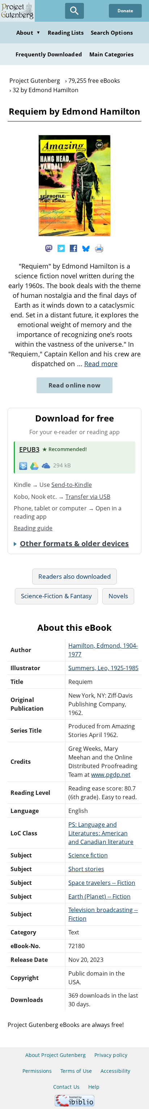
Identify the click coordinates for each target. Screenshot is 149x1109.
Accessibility (116, 1070)
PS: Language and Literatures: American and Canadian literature (100, 833)
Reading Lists (66, 32)
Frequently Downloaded (49, 54)
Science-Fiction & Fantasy (56, 596)
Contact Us (66, 1086)
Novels (118, 596)
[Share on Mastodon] (48, 248)
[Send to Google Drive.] (34, 465)
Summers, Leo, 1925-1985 (103, 668)
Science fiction (88, 855)
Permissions (37, 1070)
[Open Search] (74, 11)
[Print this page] (99, 248)
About (28, 32)
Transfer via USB (87, 497)
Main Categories (111, 54)
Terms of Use (75, 1070)
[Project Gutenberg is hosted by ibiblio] (74, 1104)
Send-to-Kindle (71, 485)
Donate (125, 11)
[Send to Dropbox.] (23, 465)
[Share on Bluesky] (86, 248)
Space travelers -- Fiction (101, 883)
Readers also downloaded (74, 576)
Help (93, 1086)
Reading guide (33, 528)
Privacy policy (110, 1055)
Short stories (86, 869)
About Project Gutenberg (55, 1055)
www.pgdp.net (110, 775)
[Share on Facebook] (73, 248)
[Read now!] (74, 234)
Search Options (112, 32)
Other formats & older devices (74, 543)
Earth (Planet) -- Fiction (99, 896)
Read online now (74, 385)
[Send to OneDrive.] (46, 465)
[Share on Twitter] (61, 248)
